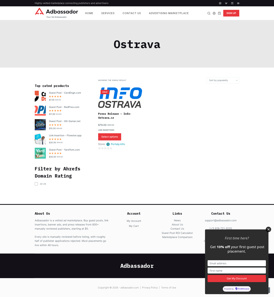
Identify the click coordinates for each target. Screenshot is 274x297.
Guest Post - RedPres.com (64, 107)
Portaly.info (118, 144)
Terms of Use (168, 287)
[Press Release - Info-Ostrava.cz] (120, 97)
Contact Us (132, 13)
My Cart (134, 226)
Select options (109, 136)
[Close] (268, 229)
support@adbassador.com (221, 220)
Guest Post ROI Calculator (177, 232)
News (177, 220)
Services (108, 13)
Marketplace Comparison (177, 237)
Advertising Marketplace (169, 13)
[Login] (214, 13)
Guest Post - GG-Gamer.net (65, 121)
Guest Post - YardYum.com (64, 149)
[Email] (238, 3)
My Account (134, 220)
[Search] (209, 13)
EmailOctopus (243, 289)
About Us (177, 224)
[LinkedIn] (232, 3)
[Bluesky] (226, 3)
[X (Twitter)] (220, 3)
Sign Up (231, 13)
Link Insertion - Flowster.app (65, 135)
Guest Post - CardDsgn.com (65, 92)
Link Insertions (106, 130)
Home (89, 13)
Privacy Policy (150, 287)
